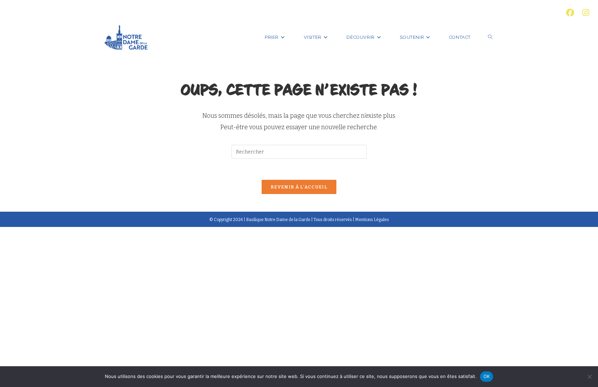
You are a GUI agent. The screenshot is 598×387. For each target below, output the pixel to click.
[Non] (589, 376)
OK (486, 376)
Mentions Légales (372, 219)
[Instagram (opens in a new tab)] (583, 13)
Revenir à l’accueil (299, 187)
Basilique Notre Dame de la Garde (278, 219)
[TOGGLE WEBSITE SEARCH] (490, 37)
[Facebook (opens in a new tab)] (570, 13)
